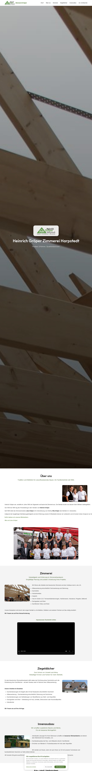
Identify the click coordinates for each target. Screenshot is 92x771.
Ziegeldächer (63, 3)
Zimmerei (55, 3)
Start (42, 3)
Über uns (48, 3)
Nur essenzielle (48, 766)
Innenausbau (73, 3)
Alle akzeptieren (60, 766)
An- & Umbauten (83, 3)
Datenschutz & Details (31, 766)
